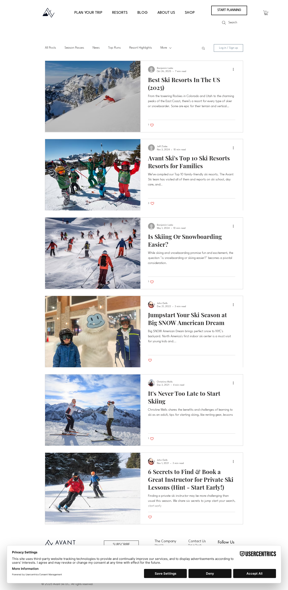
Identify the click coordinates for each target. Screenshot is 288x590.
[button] (88, 13)
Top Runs (114, 47)
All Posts (50, 47)
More (163, 47)
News (96, 47)
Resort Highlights (140, 47)
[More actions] (234, 69)
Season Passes (74, 47)
